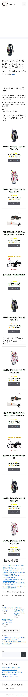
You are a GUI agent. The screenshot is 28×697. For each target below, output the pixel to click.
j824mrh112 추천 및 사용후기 (9, 674)
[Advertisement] (14, 23)
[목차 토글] (16, 631)
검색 (3, 651)
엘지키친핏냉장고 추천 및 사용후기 (11, 667)
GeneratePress (20, 695)
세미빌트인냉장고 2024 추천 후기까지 (12, 672)
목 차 (4, 109)
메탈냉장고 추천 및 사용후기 (9, 670)
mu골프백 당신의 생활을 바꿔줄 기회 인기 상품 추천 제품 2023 (7, 609)
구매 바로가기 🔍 (14, 160)
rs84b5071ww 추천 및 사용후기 (10, 677)
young (12, 4)
